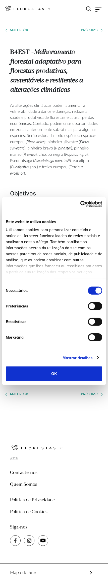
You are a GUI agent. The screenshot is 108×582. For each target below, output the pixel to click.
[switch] (95, 306)
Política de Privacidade (32, 500)
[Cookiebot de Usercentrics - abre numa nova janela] (80, 204)
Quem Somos (23, 484)
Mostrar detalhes (78, 357)
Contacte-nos (23, 472)
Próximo (89, 30)
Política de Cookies (28, 511)
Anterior (19, 30)
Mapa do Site (23, 572)
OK (54, 374)
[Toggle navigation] (98, 10)
